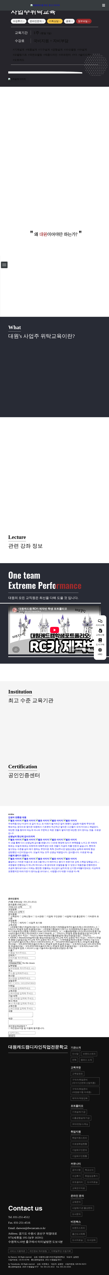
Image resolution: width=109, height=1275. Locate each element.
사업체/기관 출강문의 (74, 916)
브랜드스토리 (89, 1054)
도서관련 (39, 916)
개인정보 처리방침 (38, 1251)
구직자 (13, 923)
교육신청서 (26, 916)
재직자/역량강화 (80, 1098)
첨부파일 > (84, 21)
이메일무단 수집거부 (61, 1251)
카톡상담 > (55, 21)
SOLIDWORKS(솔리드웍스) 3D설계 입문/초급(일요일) (51, 946)
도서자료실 (92, 1182)
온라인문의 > (37, 21)
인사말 (75, 1054)
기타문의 (91, 916)
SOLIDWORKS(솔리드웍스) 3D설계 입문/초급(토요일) (44, 944)
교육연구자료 (78, 1188)
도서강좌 (91, 1240)
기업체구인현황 (79, 1156)
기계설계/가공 (78, 1112)
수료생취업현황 (79, 1144)
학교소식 (89, 1170)
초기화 (39, 923)
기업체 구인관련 (54, 916)
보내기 (12, 1035)
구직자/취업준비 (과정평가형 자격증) (81, 1090)
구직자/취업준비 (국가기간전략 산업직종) (83, 1081)
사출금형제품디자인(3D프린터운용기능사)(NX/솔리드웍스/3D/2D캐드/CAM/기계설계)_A (54, 932)
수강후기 (76, 1176)
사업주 (31, 923)
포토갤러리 (77, 1182)
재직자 (22, 923)
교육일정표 (77, 1073)
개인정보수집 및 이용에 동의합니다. (27, 1028)
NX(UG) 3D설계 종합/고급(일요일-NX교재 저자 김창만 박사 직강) (54, 938)
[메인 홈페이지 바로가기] (54, 5)
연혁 (74, 1060)
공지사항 (76, 1170)
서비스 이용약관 (17, 1251)
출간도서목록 (78, 1234)
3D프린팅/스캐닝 (80, 1124)
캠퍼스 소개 (86, 1060)
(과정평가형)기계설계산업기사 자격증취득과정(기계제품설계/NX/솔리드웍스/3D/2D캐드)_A (54, 927)
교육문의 (14, 916)
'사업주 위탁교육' (53, 192)
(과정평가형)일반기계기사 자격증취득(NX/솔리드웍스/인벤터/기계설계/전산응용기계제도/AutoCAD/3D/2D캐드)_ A (53, 930)
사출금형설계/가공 (81, 1118)
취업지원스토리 (79, 1138)
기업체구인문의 (79, 1150)
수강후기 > (18, 21)
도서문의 (76, 1214)
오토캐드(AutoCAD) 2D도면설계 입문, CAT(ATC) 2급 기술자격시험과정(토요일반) (53, 947)
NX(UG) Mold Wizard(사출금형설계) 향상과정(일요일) (55, 935)
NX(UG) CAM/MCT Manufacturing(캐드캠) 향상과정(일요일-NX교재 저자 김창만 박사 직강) (49, 936)
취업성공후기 (91, 1176)
